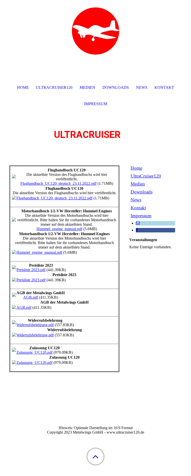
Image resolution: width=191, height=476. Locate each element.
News (136, 199)
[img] (95, 31)
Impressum (141, 215)
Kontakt (138, 207)
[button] (95, 456)
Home (136, 168)
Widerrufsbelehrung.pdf (35, 325)
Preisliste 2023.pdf (31, 270)
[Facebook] (137, 230)
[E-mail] (138, 223)
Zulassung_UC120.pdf (34, 352)
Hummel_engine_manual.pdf (59, 229)
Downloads (141, 191)
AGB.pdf (30, 297)
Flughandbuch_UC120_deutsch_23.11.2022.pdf (58, 183)
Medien (138, 184)
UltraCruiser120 (146, 176)
